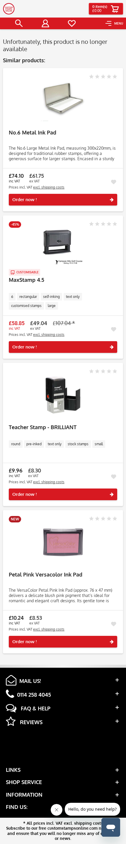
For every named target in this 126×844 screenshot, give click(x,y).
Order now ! (24, 199)
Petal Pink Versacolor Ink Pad (45, 575)
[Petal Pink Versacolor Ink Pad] (63, 542)
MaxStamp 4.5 (26, 280)
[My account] (45, 23)
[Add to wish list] (113, 182)
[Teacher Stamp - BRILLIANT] (63, 395)
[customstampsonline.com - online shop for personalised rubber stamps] (9, 9)
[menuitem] (114, 23)
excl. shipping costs (48, 187)
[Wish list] (71, 23)
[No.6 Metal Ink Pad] (63, 100)
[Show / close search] (19, 23)
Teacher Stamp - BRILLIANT (42, 427)
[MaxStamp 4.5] (63, 247)
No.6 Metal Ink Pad (32, 133)
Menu (118, 23)
